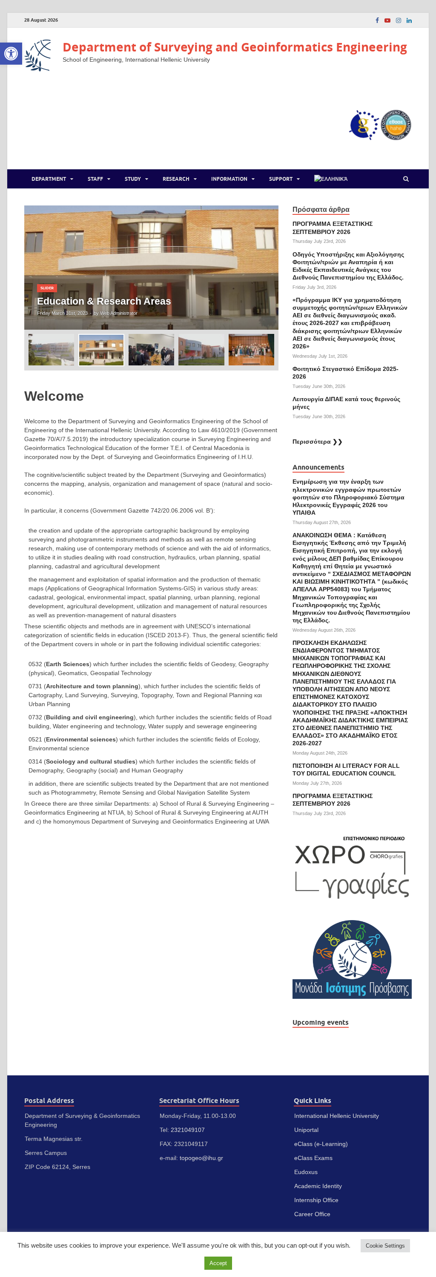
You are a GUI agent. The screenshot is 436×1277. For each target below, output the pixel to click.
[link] (11, 54)
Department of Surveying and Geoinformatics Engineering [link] (235, 47)
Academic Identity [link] (318, 1186)
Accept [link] (218, 1263)
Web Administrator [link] (119, 313)
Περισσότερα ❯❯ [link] (318, 441)
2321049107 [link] (188, 1129)
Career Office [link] (312, 1214)
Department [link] (49, 179)
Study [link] (133, 179)
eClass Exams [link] (313, 1157)
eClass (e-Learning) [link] (321, 1143)
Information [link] (229, 179)
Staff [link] (95, 179)
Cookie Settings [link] (385, 1246)
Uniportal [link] (306, 1129)
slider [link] (47, 288)
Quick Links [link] (312, 1101)
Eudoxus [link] (306, 1172)
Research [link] (176, 179)
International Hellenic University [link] (336, 1115)
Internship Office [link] (316, 1200)
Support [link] (281, 179)
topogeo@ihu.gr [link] (201, 1157)
